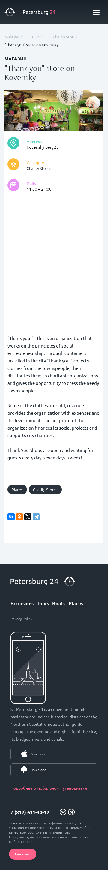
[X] (28, 516)
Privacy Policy (21, 618)
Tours (43, 603)
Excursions (22, 603)
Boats (58, 603)
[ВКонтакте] (11, 516)
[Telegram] (36, 516)
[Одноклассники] (19, 516)
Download (38, 753)
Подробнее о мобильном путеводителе (49, 788)
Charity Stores (39, 168)
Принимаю (23, 853)
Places (17, 489)
